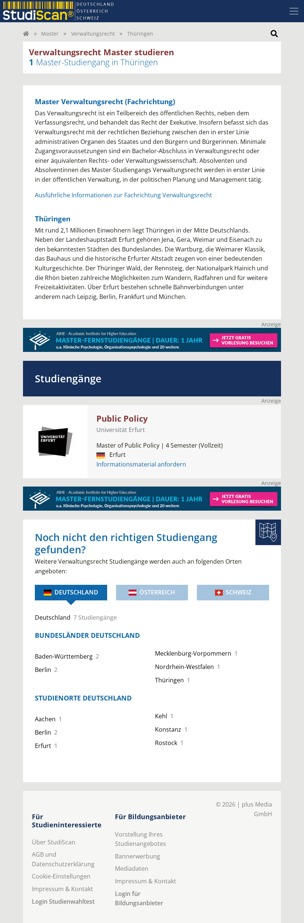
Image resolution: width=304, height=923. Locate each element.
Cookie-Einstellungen (61, 876)
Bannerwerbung (137, 856)
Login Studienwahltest (63, 901)
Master (50, 33)
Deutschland (76, 592)
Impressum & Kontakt (62, 889)
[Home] (26, 33)
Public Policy (122, 418)
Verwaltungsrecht (93, 33)
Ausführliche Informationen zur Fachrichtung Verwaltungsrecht (123, 195)
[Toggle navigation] (294, 11)
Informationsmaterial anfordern (141, 464)
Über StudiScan (53, 842)
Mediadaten (131, 868)
